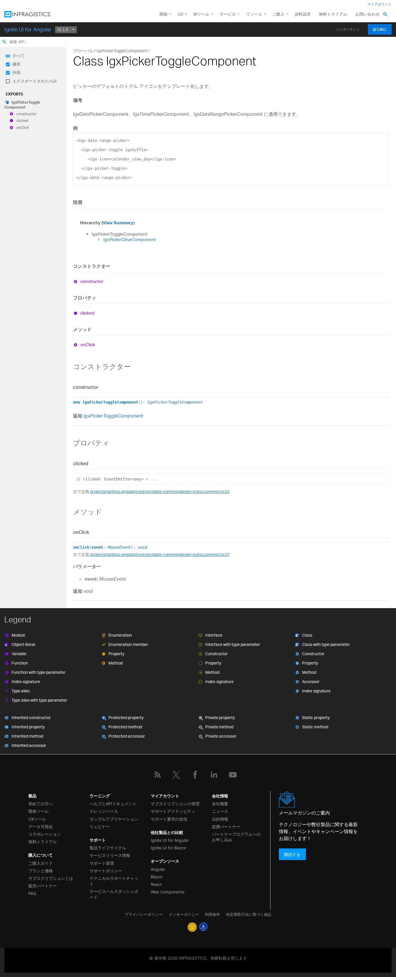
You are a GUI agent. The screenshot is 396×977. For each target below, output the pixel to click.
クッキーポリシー (184, 914)
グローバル (83, 50)
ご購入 (278, 14)
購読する (292, 854)
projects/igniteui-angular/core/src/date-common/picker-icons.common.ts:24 (160, 491)
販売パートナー (42, 885)
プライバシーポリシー (144, 914)
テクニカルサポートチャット (114, 881)
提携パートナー (226, 826)
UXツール (37, 819)
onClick (22, 127)
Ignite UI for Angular (28, 29)
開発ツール (38, 811)
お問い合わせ (367, 14)
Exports (14, 94)
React (156, 884)
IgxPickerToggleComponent (22, 104)
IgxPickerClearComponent (129, 239)
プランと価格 (40, 870)
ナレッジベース (104, 811)
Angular (158, 869)
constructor (26, 113)
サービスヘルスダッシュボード (114, 894)
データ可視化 (40, 826)
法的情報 (220, 819)
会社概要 (220, 803)
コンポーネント (348, 29)
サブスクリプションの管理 (175, 803)
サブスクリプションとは (50, 878)
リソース (254, 14)
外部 (16, 72)
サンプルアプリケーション (114, 819)
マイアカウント (379, 4)
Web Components (167, 891)
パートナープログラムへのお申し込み (236, 837)
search (4, 41)
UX (180, 14)
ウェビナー (100, 826)
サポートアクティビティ (173, 811)
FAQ (32, 893)
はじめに (380, 29)
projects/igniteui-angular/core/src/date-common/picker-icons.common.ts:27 (160, 554)
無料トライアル (333, 14)
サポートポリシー (106, 870)
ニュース (220, 811)
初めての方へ (40, 803)
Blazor (157, 876)
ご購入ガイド (40, 863)
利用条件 (212, 914)
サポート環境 (102, 863)
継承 (16, 64)
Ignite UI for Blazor (168, 847)
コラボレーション (44, 834)
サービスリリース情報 (110, 855)
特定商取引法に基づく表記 (248, 914)
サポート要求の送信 (169, 819)
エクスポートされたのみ (34, 80)
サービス (227, 14)
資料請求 (303, 14)
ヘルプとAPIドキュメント (113, 803)
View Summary (118, 222)
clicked (22, 120)
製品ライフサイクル (108, 847)
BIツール (201, 14)
